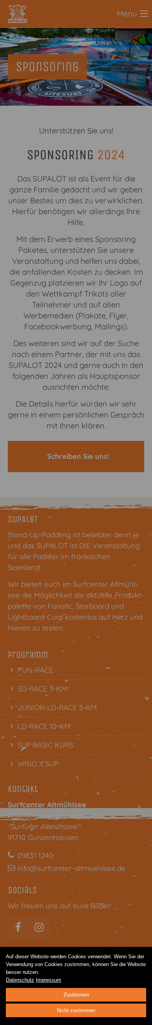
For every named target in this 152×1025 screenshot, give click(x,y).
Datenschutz (20, 980)
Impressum (48, 980)
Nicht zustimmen (76, 1010)
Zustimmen (76, 995)
